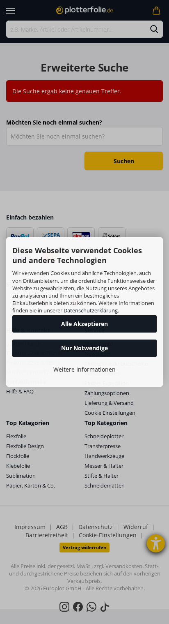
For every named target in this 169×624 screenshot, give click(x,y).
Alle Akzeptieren (84, 324)
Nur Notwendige (84, 348)
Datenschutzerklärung (91, 310)
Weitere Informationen (84, 369)
